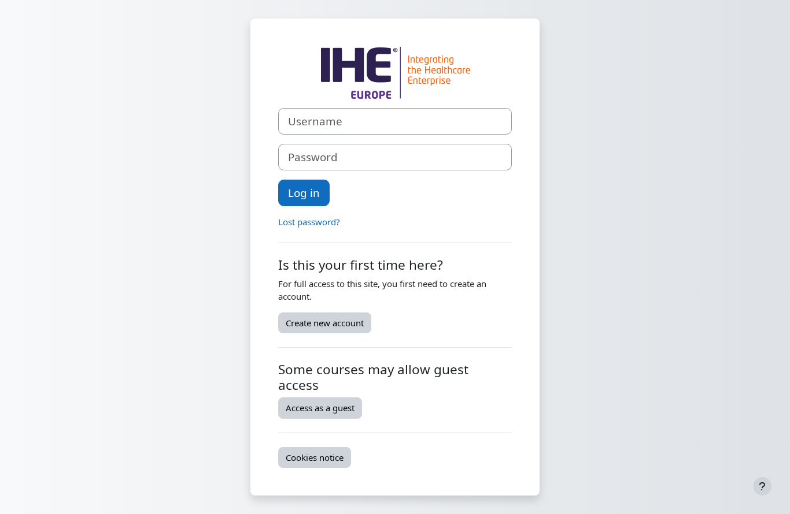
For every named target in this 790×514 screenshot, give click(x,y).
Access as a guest (320, 408)
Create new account (325, 323)
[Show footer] (762, 486)
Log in (304, 192)
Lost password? (309, 222)
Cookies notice (315, 457)
